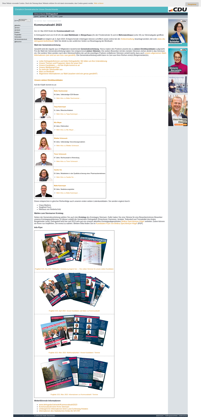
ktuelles (17, 25)
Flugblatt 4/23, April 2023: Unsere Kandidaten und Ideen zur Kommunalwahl (74, 311)
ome (36, 16)
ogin (61, 16)
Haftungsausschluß (171, 416)
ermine (17, 28)
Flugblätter (18, 35)
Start (44, 21)
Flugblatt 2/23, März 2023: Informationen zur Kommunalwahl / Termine (74, 394)
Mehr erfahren (98, 3)
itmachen (18, 41)
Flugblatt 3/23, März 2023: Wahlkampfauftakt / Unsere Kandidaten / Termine (74, 353)
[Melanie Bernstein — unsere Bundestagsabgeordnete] (178, 74)
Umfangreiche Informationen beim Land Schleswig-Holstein (63, 409)
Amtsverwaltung (127, 39)
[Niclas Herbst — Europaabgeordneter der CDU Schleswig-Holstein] (178, 92)
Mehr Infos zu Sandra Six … (66, 177)
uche (16, 20)
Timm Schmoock (60, 154)
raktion (17, 32)
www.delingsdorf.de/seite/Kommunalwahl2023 (58, 405)
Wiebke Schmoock (60, 138)
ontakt (42, 16)
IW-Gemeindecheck (21, 39)
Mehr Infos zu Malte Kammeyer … (68, 193)
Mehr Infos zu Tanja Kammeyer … (68, 114)
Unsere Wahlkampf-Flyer (49, 67)
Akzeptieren (192, 4)
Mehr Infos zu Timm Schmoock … (68, 161)
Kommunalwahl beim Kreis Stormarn (54, 407)
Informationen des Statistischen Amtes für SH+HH (59, 411)
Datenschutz (183, 416)
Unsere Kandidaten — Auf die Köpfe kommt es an (59, 65)
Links (55, 16)
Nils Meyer (58, 122)
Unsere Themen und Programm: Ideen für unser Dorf (60, 63)
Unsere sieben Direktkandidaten (48, 80)
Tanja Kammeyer (60, 107)
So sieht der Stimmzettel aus (50, 69)
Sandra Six (58, 170)
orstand (17, 30)
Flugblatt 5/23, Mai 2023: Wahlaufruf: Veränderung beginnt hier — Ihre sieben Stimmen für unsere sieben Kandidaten (74, 269)
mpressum (159, 416)
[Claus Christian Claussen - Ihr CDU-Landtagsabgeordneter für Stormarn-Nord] (178, 126)
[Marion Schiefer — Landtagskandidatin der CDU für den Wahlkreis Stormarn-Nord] (178, 46)
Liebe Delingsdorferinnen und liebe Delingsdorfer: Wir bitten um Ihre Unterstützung (73, 61)
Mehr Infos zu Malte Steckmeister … (68, 98)
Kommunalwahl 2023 (54, 21)
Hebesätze (18, 37)
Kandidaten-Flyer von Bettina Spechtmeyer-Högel (116, 223)
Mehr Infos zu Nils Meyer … (65, 130)
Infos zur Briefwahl (46, 72)
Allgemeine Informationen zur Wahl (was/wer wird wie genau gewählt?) (68, 74)
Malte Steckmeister (61, 91)
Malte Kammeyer (60, 186)
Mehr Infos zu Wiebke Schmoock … (68, 145)
